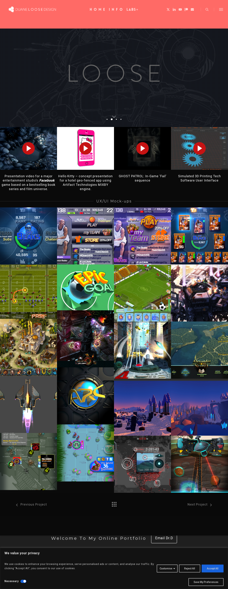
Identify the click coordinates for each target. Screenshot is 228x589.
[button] (221, 9)
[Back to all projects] (114, 503)
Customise (166, 568)
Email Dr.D (164, 538)
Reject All (189, 568)
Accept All (212, 568)
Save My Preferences (206, 582)
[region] (114, 568)
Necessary (11, 581)
